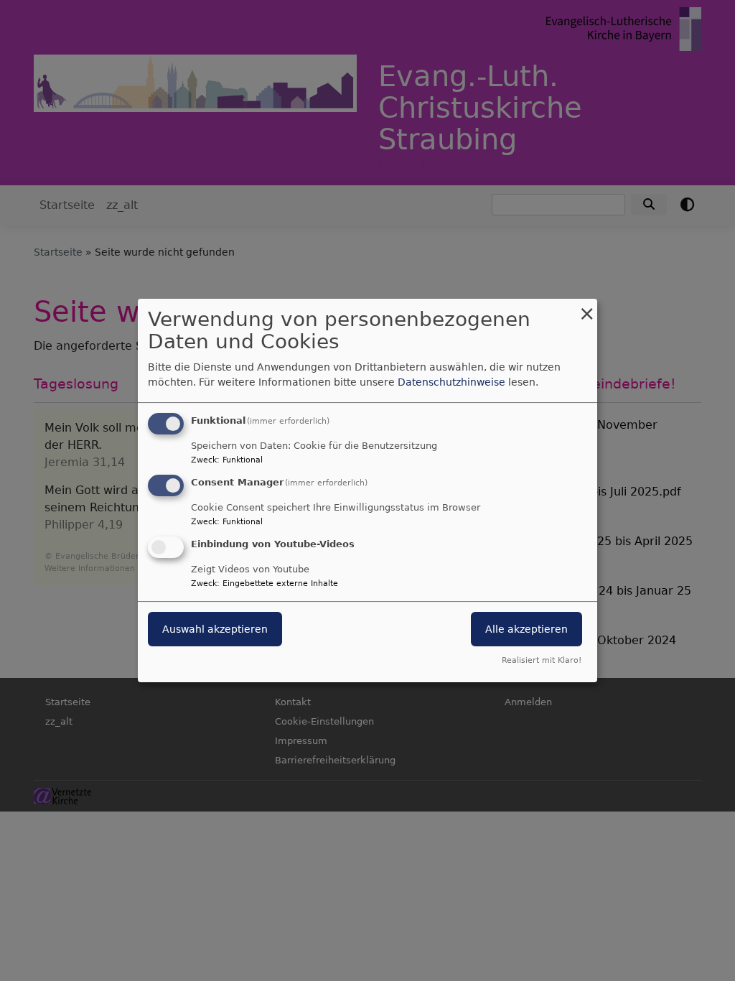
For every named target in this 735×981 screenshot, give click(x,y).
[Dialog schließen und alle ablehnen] (586, 308)
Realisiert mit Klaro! (541, 660)
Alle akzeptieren (526, 629)
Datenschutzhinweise (451, 382)
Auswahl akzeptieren (215, 629)
